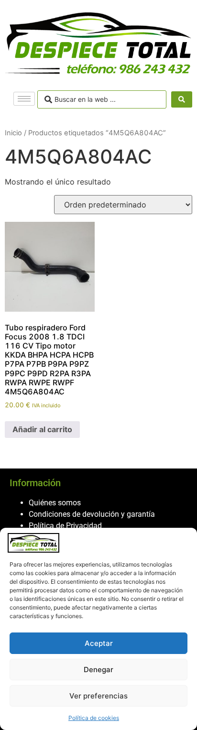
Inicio (13, 133)
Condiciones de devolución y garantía (92, 514)
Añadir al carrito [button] (42, 429)
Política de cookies (93, 717)
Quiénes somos (55, 502)
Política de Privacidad (65, 525)
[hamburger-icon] (24, 99)
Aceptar (99, 643)
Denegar (98, 669)
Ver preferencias (98, 695)
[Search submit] (181, 99)
